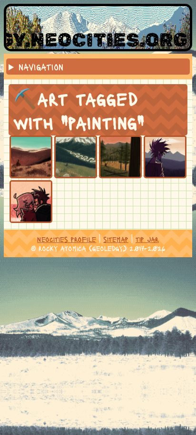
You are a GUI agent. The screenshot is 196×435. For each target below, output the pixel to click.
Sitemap (115, 238)
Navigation (41, 66)
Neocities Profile (66, 238)
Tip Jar (147, 238)
